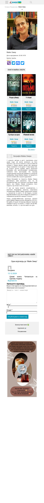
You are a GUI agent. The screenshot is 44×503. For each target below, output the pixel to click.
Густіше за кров (14, 135)
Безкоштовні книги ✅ (22, 325)
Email (9, 310)
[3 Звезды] (9, 60)
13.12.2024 (12, 273)
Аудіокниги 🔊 (22, 328)
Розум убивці (14, 97)
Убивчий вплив (28, 135)
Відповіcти (12, 281)
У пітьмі (28, 97)
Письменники (22, 331)
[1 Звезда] (7, 60)
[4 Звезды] (10, 60)
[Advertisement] (22, 228)
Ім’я (9, 305)
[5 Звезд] (11, 60)
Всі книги (31, 149)
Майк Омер (14, 102)
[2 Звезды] (8, 60)
